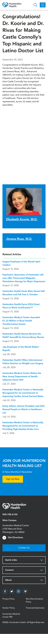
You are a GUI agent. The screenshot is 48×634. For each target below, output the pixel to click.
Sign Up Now (12, 479)
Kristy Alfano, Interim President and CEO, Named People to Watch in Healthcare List (23, 409)
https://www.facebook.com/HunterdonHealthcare (4, 591)
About (8, 580)
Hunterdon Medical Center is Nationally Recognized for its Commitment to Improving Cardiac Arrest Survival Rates (22, 393)
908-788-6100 (9, 514)
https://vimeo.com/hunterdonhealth (25, 591)
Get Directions (15, 537)
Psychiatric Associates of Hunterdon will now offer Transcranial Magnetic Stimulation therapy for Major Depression (23, 278)
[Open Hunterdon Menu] (43, 4)
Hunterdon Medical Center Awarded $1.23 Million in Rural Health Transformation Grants (21, 320)
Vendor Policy (8, 608)
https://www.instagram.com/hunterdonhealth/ (18, 591)
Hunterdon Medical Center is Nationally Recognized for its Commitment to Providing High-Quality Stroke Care (22, 425)
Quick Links (11, 560)
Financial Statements (35, 608)
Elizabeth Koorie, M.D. (21, 219)
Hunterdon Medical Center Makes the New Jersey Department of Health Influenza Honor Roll (21, 376)
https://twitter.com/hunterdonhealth (11, 591)
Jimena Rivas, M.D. (19, 239)
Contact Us (24, 548)
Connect (9, 570)
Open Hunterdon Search (35, 5)
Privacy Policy (8, 599)
